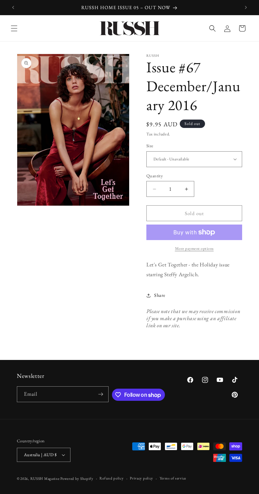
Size (149, 146)
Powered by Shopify (76, 478)
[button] (14, 28)
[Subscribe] (100, 394)
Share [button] (159, 295)
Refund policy (111, 478)
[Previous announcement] (13, 7)
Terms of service (173, 478)
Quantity (154, 176)
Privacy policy (141, 478)
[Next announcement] (245, 7)
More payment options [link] (194, 248)
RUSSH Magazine (45, 478)
